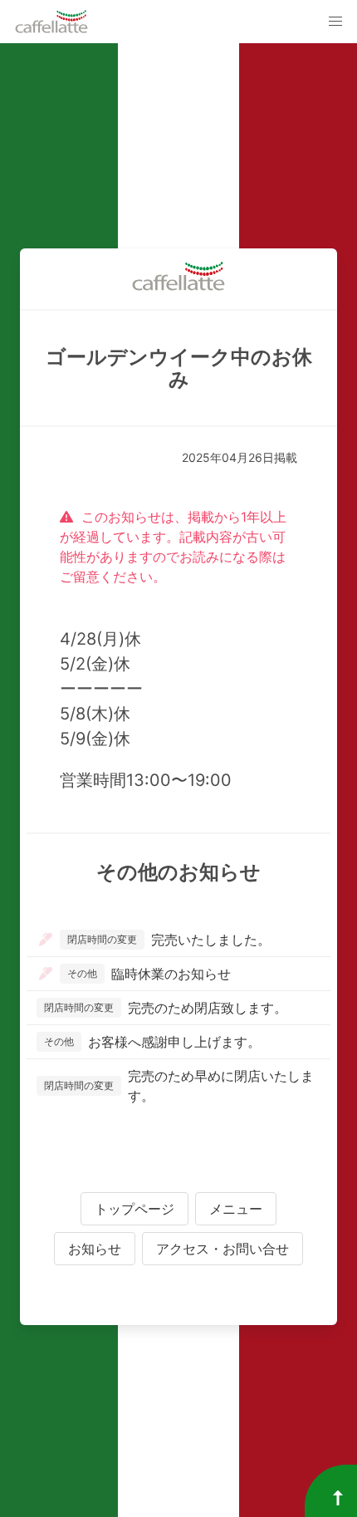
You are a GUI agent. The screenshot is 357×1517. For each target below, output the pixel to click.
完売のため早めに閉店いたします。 (179, 1086)
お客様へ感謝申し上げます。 (152, 1041)
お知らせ (94, 1248)
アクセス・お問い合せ (222, 1248)
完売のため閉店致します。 (165, 1007)
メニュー (235, 1208)
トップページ (134, 1208)
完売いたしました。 (169, 939)
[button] (335, 21)
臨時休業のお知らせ (149, 973)
